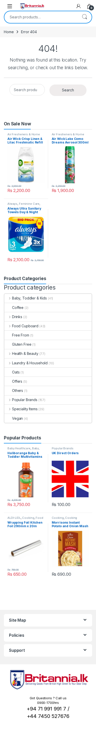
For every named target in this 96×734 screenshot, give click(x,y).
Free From (20, 335)
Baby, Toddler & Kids (29, 298)
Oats (15, 372)
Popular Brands (24, 400)
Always (12, 204)
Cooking (28, 518)
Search (84, 17)
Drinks (17, 317)
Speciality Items (25, 409)
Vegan (17, 418)
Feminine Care (29, 204)
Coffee (18, 307)
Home (9, 32)
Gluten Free (21, 344)
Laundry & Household (30, 363)
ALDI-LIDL (14, 518)
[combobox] (40, 17)
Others (17, 390)
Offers (17, 381)
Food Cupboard (25, 326)
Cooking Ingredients (64, 519)
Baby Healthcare (18, 448)
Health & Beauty (25, 353)
